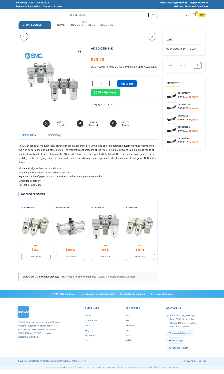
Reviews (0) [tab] (54, 135)
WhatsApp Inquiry (107, 92)
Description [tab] (29, 135)
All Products (91, 320)
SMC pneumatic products (46, 276)
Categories (34, 24)
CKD (128, 330)
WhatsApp (177, 340)
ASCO (129, 335)
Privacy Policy (189, 361)
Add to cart (127, 83)
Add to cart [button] (36, 256)
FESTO (129, 315)
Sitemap (202, 361)
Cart (87, 340)
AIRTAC (129, 340)
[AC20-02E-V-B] (152, 36)
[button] (80, 52)
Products (78, 23)
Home (61, 24)
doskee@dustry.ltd (181, 333)
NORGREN (131, 325)
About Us (106, 24)
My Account (91, 335)
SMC (103, 104)
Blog (91, 24)
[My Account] (187, 14)
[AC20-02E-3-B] (24, 36)
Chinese (203, 2)
